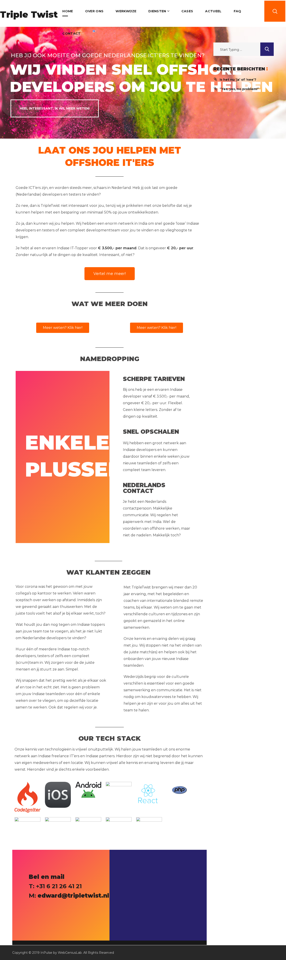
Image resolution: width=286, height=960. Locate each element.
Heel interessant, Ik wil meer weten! (55, 108)
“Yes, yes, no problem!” (239, 89)
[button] (275, 11)
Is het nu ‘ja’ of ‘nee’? (238, 80)
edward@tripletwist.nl (73, 895)
